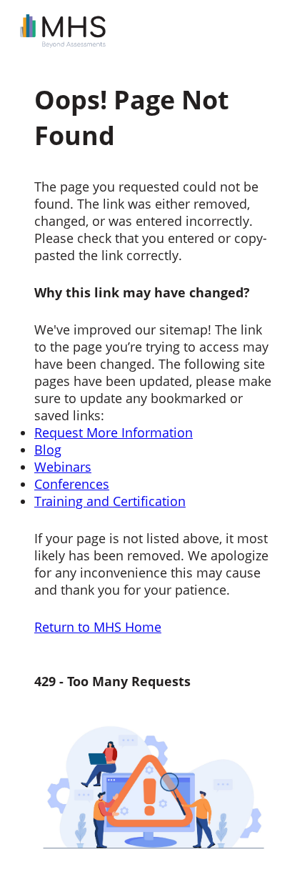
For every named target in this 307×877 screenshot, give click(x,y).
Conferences (71, 483)
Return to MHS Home (97, 626)
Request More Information (113, 432)
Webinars (62, 466)
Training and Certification (110, 501)
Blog (47, 449)
